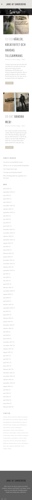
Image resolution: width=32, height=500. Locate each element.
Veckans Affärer (7, 448)
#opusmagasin (6, 430)
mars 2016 (6, 403)
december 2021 (7, 260)
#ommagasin (18, 427)
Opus (4, 446)
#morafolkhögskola (22, 425)
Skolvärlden (17, 446)
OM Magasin (25, 443)
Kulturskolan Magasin (20, 441)
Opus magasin (10, 446)
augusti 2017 (7, 352)
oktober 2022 (7, 236)
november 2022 (8, 233)
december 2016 (7, 373)
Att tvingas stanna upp (10, 169)
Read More (9, 83)
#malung (14, 425)
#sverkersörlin (24, 433)
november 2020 (8, 291)
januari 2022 (7, 257)
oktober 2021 (7, 267)
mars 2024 (6, 202)
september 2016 (8, 383)
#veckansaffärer (7, 438)
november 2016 (8, 376)
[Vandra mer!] (16, 102)
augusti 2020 (7, 294)
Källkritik (5, 443)
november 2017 (8, 345)
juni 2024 (6, 195)
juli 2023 (6, 216)
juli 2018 (5, 332)
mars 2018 (6, 339)
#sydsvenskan (6, 435)
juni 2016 (6, 393)
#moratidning (6, 427)
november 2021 (8, 264)
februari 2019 (7, 318)
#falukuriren (9, 419)
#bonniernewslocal (12, 417)
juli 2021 (5, 274)
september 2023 (8, 212)
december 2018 (7, 325)
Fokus (25, 438)
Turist (22, 446)
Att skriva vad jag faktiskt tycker (13, 162)
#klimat (21, 419)
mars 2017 (6, 366)
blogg (18, 59)
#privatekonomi (19, 430)
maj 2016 (6, 397)
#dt (4, 419)
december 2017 (7, 342)
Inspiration (6, 441)
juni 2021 (6, 277)
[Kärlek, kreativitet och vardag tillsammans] (16, 24)
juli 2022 (6, 247)
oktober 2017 (7, 349)
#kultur (25, 419)
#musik (13, 427)
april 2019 (6, 315)
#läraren (25, 422)
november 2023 (8, 206)
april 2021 (6, 284)
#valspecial (25, 435)
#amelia (5, 417)
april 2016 (6, 400)
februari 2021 (7, 287)
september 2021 (8, 270)
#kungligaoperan (7, 422)
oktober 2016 (7, 380)
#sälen (12, 435)
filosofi (21, 438)
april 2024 (6, 199)
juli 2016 (5, 390)
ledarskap (11, 443)
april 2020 (6, 301)
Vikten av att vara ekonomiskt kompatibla (16, 166)
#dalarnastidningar (23, 417)
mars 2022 (6, 250)
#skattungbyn (13, 433)
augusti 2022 (7, 243)
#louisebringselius (17, 422)
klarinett (12, 441)
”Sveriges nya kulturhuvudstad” (12, 172)
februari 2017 (7, 369)
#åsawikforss (15, 438)
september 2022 (8, 240)
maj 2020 (6, 298)
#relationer (6, 433)
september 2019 (8, 308)
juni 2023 (6, 219)
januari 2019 (7, 322)
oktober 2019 (7, 305)
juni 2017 (6, 356)
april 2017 (6, 362)
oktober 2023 (7, 209)
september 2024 (8, 192)
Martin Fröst (17, 443)
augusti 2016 (7, 386)
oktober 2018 (7, 328)
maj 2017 (6, 359)
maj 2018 (6, 335)
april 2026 (6, 189)
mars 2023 (6, 226)
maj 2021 (6, 281)
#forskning (15, 419)
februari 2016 (7, 407)
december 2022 (8, 229)
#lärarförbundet (7, 425)
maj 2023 (6, 223)
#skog (18, 433)
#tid (16, 435)
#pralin (13, 430)
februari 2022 (7, 253)
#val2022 (19, 435)
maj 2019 (6, 311)
